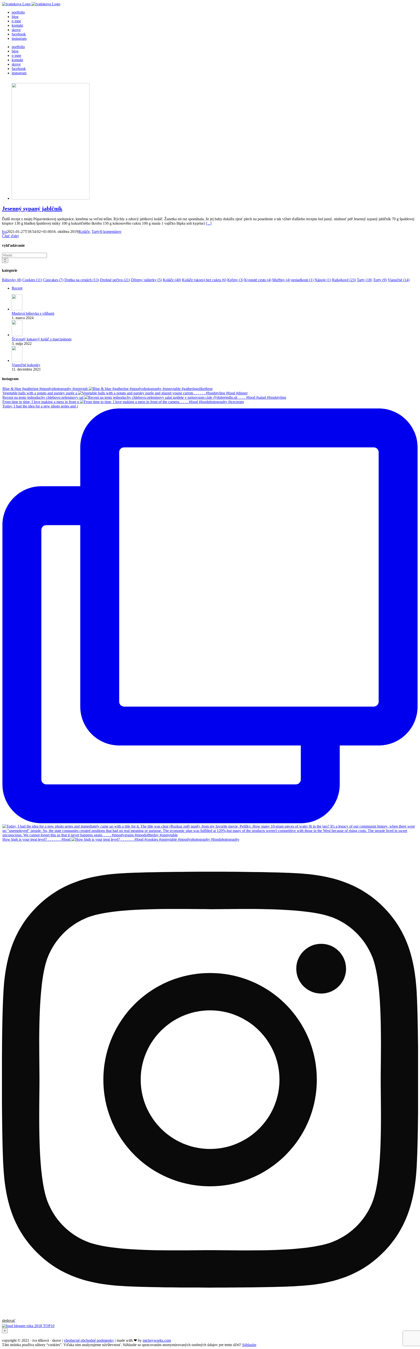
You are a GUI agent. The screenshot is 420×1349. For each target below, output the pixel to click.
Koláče (84, 231)
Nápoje (323, 280)
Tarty (96, 231)
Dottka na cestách (81, 280)
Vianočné (399, 280)
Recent (17, 288)
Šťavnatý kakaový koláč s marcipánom (41, 339)
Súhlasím (249, 1345)
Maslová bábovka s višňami (33, 313)
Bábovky (11, 280)
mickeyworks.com (157, 1340)
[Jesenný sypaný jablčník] (50, 198)
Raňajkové (344, 280)
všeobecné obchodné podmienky (89, 1340)
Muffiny (281, 280)
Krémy (235, 280)
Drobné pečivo (115, 280)
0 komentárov (111, 231)
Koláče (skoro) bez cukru (204, 280)
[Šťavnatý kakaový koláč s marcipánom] (17, 335)
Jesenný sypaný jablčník (32, 208)
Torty (380, 280)
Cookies (32, 280)
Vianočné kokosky (26, 365)
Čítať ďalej (10, 236)
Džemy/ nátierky (146, 280)
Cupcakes (53, 280)
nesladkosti (302, 280)
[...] (208, 223)
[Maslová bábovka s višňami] (17, 309)
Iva (4, 231)
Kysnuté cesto (257, 280)
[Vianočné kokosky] (17, 360)
